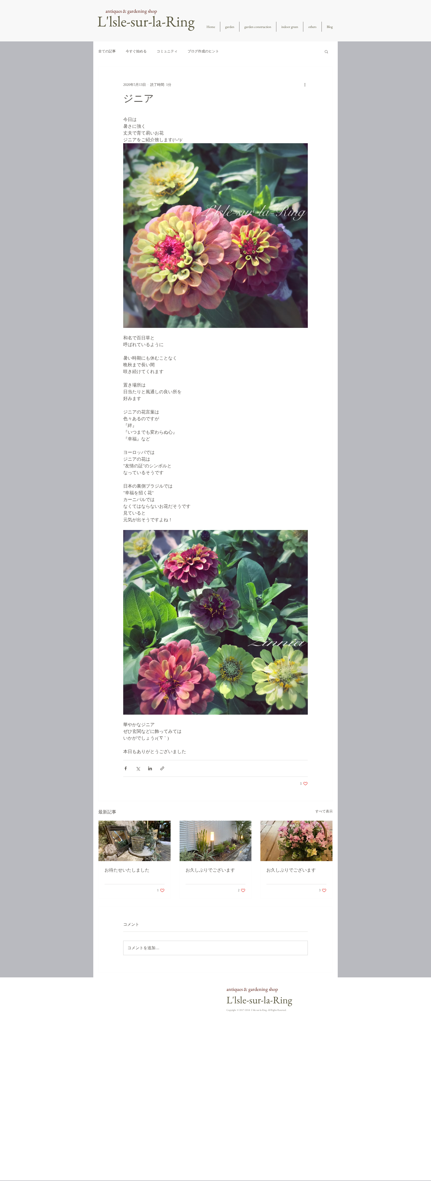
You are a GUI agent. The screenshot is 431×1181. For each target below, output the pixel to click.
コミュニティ (167, 51)
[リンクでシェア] (162, 768)
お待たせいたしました (127, 870)
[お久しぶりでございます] (216, 841)
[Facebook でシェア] (125, 768)
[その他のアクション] (305, 85)
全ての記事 (107, 51)
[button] (326, 51)
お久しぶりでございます (210, 870)
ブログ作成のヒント (203, 51)
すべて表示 (324, 811)
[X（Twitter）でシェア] (137, 768)
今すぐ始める (136, 51)
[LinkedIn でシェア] (150, 768)
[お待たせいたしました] (135, 841)
